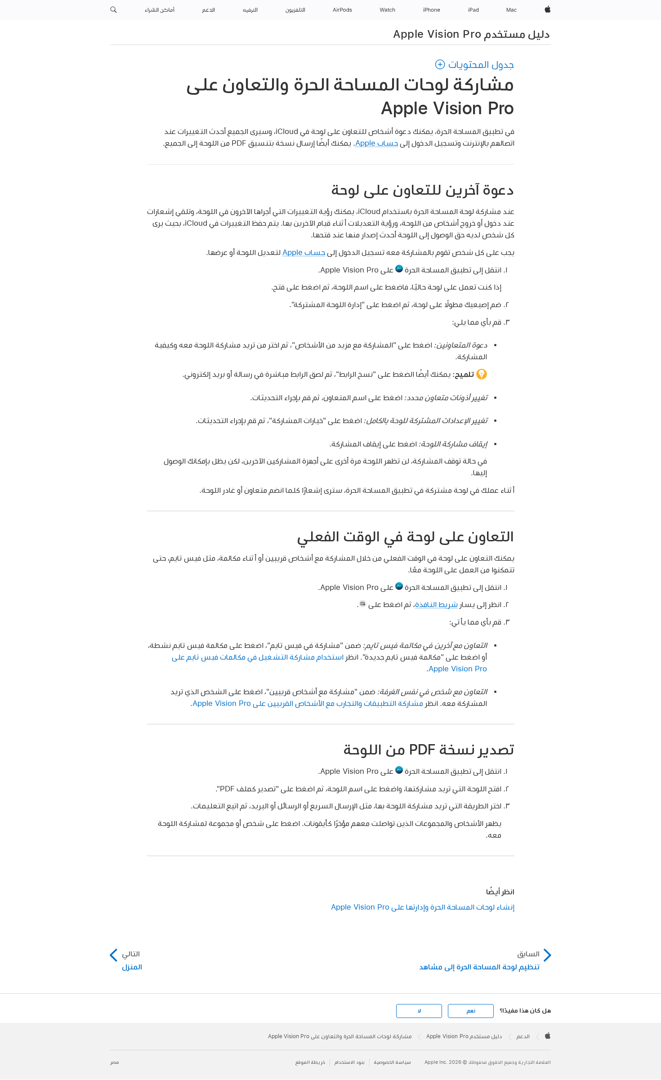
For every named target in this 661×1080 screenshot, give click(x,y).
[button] (114, 10)
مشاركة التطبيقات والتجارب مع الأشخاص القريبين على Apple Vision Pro (307, 703)
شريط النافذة (436, 604)
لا (419, 1010)
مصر (114, 1062)
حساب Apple (376, 143)
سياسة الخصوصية (392, 1062)
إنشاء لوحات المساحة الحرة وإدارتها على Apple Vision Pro (422, 906)
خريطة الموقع (310, 1062)
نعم (470, 1010)
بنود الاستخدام (350, 1062)
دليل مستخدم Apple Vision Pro (471, 33)
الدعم (523, 1036)
